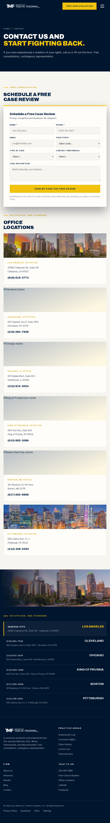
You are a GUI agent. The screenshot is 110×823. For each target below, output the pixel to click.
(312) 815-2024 (18, 386)
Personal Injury (65, 754)
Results (7, 780)
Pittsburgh (93, 698)
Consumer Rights (66, 739)
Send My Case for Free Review (55, 189)
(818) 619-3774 (18, 277)
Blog (5, 785)
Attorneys (8, 775)
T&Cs (37, 811)
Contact (7, 790)
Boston (97, 683)
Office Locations (66, 780)
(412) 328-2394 (18, 548)
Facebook (63, 790)
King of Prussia (90, 669)
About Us (8, 770)
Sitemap (47, 811)
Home (6, 28)
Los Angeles (93, 626)
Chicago (96, 655)
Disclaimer (25, 811)
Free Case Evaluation (79, 6)
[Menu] (102, 6)
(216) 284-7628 (18, 331)
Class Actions (65, 744)
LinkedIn (62, 785)
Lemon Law (64, 749)
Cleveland (94, 640)
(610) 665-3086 (18, 440)
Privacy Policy (10, 811)
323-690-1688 (65, 770)
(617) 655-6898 (18, 494)
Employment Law (66, 735)
